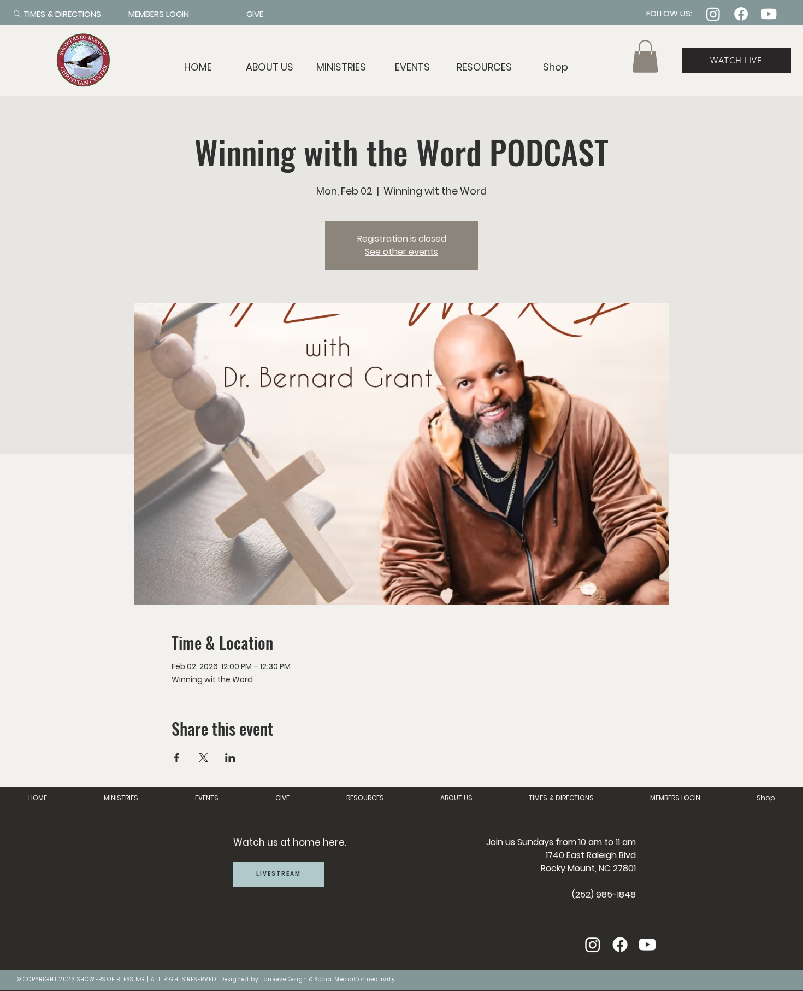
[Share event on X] (203, 757)
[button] (484, 67)
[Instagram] (713, 14)
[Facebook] (741, 14)
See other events (401, 251)
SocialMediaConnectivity (355, 979)
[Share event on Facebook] (177, 757)
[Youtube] (769, 14)
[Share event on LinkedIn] (230, 757)
